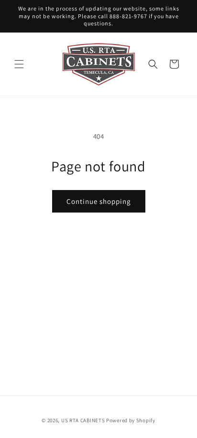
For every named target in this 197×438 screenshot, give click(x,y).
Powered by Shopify (130, 420)
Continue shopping (98, 201)
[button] (19, 64)
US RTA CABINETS (83, 420)
